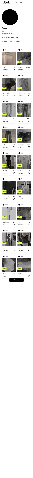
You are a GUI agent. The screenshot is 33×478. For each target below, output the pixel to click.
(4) (14, 33)
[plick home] (6, 3)
